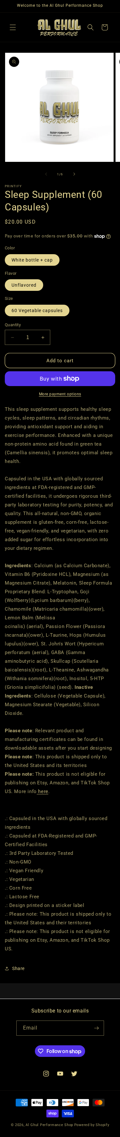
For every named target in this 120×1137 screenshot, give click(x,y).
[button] (13, 27)
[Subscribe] (97, 1028)
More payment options (60, 394)
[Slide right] (74, 174)
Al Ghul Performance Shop (49, 1125)
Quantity (13, 324)
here (42, 791)
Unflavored (24, 285)
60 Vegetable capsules (37, 310)
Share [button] (18, 968)
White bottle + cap (32, 260)
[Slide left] (46, 174)
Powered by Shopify (91, 1125)
